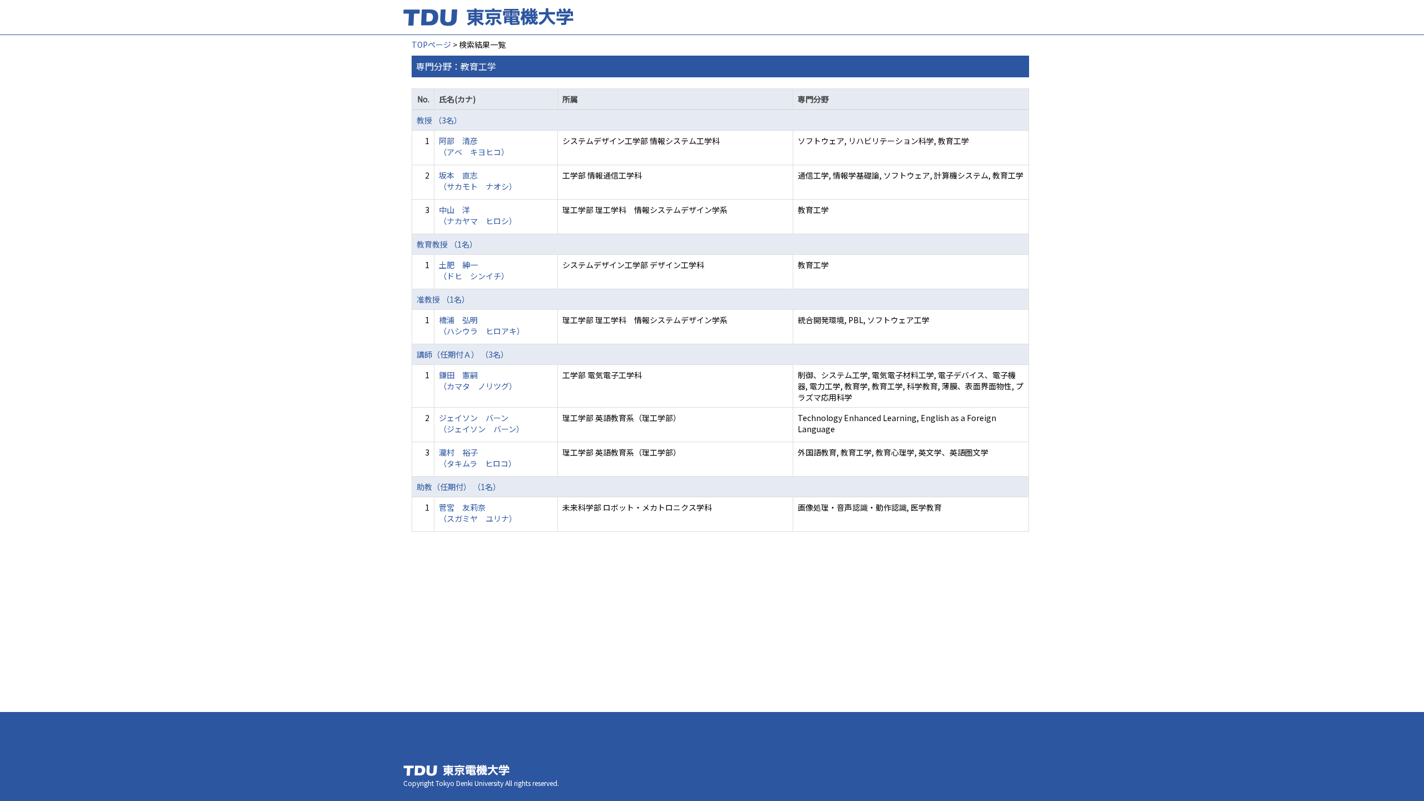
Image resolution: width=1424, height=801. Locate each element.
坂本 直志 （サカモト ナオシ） (478, 181)
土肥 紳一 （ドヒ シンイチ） (474, 270)
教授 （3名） (439, 120)
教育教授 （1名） (447, 244)
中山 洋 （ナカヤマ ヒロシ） (478, 215)
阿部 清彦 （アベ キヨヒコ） (474, 146)
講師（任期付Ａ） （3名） (462, 354)
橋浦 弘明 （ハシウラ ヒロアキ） (482, 325)
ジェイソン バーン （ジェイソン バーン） (481, 423)
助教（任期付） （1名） (459, 486)
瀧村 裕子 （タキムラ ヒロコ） (477, 458)
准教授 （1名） (443, 299)
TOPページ (431, 44)
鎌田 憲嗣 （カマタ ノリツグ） (478, 380)
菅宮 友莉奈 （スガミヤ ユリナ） (478, 513)
